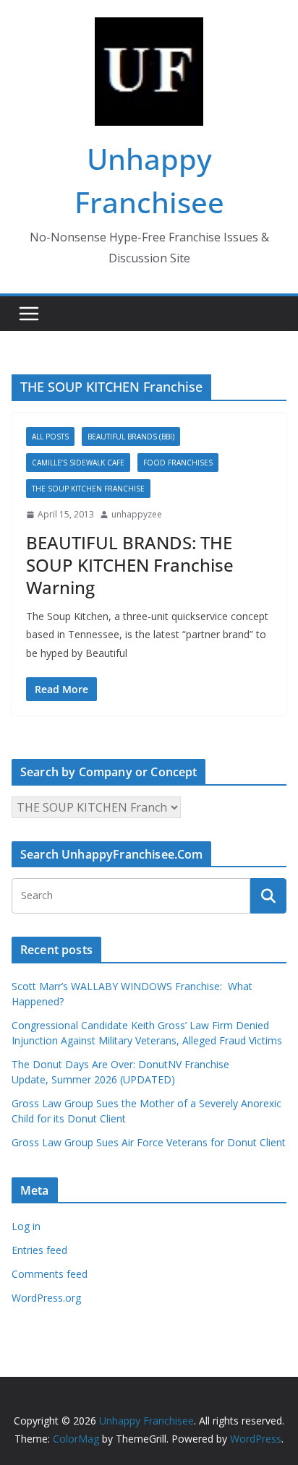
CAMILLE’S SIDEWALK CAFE (78, 462)
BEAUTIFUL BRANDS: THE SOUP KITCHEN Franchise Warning (130, 564)
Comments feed (50, 1274)
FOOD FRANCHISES (178, 462)
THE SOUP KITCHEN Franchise (88, 489)
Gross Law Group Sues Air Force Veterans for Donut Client (149, 1142)
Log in (26, 1226)
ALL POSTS (50, 436)
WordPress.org (46, 1298)
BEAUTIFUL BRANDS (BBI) (131, 436)
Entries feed (39, 1250)
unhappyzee (136, 514)
